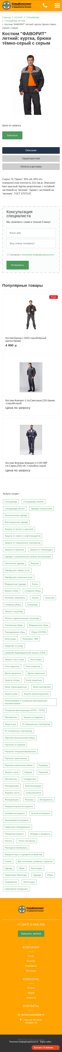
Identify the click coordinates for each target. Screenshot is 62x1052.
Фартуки (35, 563)
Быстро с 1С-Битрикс (43, 1047)
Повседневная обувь (15, 632)
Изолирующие (12, 786)
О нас (31, 956)
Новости (31, 998)
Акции (31, 993)
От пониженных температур (18, 731)
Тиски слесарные (26, 841)
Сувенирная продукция (16, 889)
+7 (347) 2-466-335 (31, 924)
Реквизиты (31, 966)
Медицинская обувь (38, 625)
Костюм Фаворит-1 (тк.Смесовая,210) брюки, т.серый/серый (30, 402)
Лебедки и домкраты (40, 834)
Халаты (35, 597)
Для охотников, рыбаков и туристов (35, 861)
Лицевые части (12, 793)
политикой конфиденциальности (38, 254)
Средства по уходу (14, 646)
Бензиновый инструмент (17, 820)
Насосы (8, 841)
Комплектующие (33, 786)
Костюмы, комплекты (15, 597)
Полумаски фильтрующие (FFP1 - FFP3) (25, 710)
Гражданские (29, 779)
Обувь (22, 868)
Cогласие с (32, 255)
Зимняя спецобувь (14, 611)
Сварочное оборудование (17, 827)
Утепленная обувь (14, 625)
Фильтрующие (12, 799)
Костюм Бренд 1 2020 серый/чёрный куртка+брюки (25, 339)
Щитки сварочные (36, 673)
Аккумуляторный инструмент (19, 806)
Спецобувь (32, 604)
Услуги (31, 988)
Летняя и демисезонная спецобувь (22, 618)
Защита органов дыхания (36, 694)
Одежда (8, 868)
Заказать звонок (31, 933)
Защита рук (10, 724)
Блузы (35, 584)
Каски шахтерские (42, 687)
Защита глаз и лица (14, 659)
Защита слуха (11, 772)
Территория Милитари (16, 875)
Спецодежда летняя (15, 508)
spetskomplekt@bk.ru (32, 1014)
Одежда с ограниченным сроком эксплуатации (28, 556)
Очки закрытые (12, 666)
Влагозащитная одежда (16, 522)
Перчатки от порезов (15, 744)
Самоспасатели (33, 793)
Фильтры (29, 799)
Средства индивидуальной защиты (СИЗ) (25, 652)
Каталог (31, 961)
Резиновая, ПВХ (30, 639)
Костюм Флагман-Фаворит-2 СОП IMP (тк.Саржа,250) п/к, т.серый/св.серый (26, 464)
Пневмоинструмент (14, 834)
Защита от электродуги (41, 549)
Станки (8, 861)
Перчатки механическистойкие (20, 738)
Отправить (17, 265)
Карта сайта (45, 1042)
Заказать (12, 135)
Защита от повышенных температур (22, 543)
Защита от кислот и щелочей (19, 529)
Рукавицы (43, 765)
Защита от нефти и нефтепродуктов (22, 536)
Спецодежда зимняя (33, 501)
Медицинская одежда (15, 584)
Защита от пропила (14, 549)
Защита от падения (33, 717)
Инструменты (46, 799)
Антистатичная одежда (16, 515)
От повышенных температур (36, 724)
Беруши (28, 772)
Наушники (43, 772)
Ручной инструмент (40, 813)
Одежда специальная (41, 508)
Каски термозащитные (16, 687)
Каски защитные (34, 680)
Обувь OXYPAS (38, 632)
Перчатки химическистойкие (19, 765)
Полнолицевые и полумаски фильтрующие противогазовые (26, 702)
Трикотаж (49, 597)
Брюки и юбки (11, 591)
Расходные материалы (16, 847)
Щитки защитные (13, 673)
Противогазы (11, 717)
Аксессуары (10, 639)
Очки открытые (33, 666)
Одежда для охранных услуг (19, 577)
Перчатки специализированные (20, 751)
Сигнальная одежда (14, 563)
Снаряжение (11, 882)
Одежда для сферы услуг (17, 570)
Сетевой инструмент (15, 813)
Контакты (31, 971)
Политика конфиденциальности (23, 1042)
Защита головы (12, 680)
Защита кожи (11, 694)
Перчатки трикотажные (16, 758)
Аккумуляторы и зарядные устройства (23, 854)
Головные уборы (33, 591)
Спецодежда (11, 501)
